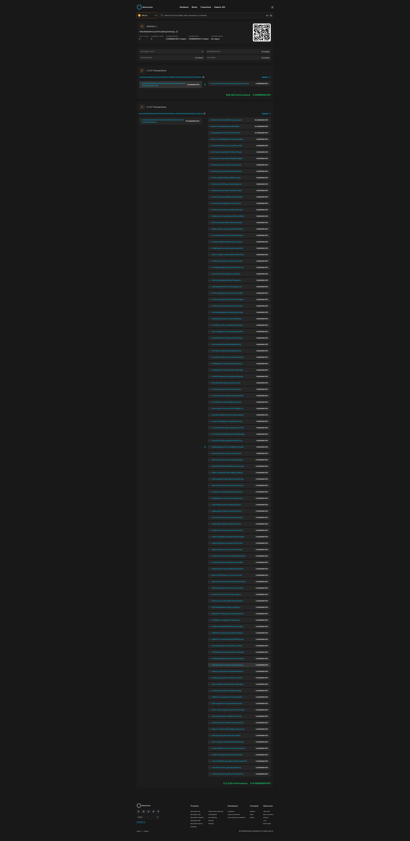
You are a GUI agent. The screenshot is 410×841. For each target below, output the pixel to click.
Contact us (141, 822)
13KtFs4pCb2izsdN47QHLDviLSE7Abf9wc (226, 389)
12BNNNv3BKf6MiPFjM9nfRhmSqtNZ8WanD (227, 626)
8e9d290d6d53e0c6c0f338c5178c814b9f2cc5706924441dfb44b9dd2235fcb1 (170, 114)
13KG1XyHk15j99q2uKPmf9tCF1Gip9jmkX (226, 280)
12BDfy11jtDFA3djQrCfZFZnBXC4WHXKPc (226, 524)
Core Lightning (212, 817)
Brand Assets (267, 823)
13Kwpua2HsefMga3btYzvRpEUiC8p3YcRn (227, 421)
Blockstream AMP (196, 820)
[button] (266, 77)
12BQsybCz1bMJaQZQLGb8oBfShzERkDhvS (227, 671)
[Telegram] (153, 811)
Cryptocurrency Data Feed (215, 811)
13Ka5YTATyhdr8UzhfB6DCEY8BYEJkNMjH (226, 197)
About (251, 814)
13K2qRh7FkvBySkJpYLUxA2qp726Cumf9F (226, 146)
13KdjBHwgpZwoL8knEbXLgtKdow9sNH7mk (227, 248)
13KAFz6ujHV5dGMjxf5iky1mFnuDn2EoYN (226, 203)
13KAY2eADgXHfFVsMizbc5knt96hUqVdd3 (226, 222)
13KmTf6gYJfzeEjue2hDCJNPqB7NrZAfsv (227, 351)
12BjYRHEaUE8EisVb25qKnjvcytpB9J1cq (226, 607)
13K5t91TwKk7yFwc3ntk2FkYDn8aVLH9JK (226, 165)
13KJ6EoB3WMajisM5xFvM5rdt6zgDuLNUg (227, 312)
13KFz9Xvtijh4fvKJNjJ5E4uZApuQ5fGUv (226, 274)
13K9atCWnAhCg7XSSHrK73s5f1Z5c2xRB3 (226, 190)
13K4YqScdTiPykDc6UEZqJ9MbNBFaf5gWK (227, 158)
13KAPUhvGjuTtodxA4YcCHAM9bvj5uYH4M (227, 210)
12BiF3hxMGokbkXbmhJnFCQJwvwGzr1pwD (227, 588)
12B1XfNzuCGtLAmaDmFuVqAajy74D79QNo (227, 460)
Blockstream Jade (196, 814)
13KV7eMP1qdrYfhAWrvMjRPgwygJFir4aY (227, 402)
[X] (139, 811)
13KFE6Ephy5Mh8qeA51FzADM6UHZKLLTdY (228, 267)
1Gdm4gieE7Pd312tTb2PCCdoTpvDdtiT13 (225, 133)
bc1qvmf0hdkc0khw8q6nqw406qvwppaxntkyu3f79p (230, 83)
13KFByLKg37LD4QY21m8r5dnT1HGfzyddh (227, 261)
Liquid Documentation (234, 814)
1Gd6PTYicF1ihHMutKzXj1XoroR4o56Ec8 (225, 126)
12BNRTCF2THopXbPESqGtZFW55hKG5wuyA (227, 639)
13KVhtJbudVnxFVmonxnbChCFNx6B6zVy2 (227, 408)
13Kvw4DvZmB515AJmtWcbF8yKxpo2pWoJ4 (228, 415)
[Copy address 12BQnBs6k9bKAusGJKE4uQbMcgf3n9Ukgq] (177, 32)
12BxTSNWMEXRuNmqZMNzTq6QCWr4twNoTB (229, 761)
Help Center (266, 811)
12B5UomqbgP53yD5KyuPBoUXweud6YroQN (228, 479)
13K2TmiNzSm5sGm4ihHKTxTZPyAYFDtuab (226, 152)
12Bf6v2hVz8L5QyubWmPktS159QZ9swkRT (227, 530)
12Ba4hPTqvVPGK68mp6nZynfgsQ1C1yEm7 (227, 492)
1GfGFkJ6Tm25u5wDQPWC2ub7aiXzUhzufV (226, 120)
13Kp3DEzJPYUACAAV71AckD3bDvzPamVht (228, 357)
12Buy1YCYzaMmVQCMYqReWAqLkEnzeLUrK (228, 729)
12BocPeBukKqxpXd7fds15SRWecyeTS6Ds (227, 646)
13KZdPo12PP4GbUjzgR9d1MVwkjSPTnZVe (227, 440)
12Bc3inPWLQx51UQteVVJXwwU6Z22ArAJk (227, 517)
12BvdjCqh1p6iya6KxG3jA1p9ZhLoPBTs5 (226, 735)
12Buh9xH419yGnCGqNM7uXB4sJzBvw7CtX (228, 723)
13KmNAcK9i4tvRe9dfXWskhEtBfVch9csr (226, 344)
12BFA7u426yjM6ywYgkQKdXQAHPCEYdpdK (228, 537)
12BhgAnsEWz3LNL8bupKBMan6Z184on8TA (228, 569)
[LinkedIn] (143, 811)
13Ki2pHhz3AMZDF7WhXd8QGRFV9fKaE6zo (228, 299)
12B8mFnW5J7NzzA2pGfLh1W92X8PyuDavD (228, 485)
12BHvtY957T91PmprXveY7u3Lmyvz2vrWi (226, 575)
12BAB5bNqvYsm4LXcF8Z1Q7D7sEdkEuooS (227, 498)
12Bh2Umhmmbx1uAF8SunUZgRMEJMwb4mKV (229, 556)
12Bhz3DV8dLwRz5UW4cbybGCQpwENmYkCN (229, 582)
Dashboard (184, 7)
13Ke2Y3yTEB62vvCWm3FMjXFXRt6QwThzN (227, 255)
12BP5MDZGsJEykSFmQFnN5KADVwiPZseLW (228, 652)
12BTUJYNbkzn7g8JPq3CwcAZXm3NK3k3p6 (228, 710)
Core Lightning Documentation (236, 817)
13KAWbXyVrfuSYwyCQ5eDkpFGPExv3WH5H (227, 216)
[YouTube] (158, 811)
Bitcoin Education (268, 814)
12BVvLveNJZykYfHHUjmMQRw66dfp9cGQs (228, 742)
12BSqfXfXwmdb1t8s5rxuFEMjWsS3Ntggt (227, 691)
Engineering (231, 811)
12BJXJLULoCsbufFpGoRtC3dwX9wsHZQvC (227, 601)
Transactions (205, 7)
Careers (252, 817)
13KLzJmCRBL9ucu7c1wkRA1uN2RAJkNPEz (227, 331)
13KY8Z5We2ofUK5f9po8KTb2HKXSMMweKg (228, 434)
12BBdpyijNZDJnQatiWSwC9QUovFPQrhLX (226, 511)
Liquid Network (212, 814)
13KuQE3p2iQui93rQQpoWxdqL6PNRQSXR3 (228, 396)
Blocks (194, 7)
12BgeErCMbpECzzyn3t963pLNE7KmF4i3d (227, 543)
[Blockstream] (143, 805)
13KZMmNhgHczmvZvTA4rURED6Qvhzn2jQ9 (227, 447)
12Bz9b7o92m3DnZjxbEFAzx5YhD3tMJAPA (227, 774)
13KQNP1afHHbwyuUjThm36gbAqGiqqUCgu (227, 376)
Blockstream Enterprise (197, 817)
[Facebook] (148, 811)
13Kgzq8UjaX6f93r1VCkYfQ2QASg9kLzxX (227, 287)
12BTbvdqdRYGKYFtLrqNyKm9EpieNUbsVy (226, 703)
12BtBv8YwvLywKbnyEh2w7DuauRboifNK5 (227, 697)
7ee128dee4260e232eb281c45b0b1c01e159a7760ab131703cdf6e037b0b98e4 (170, 77)
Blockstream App (195, 811)
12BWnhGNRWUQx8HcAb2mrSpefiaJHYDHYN (228, 748)
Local (264, 820)
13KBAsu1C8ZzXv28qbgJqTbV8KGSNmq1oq (227, 229)
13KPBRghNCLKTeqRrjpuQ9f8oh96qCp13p (227, 364)
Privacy (146, 831)
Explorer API (219, 7)
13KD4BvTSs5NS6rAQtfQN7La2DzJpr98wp (226, 242)
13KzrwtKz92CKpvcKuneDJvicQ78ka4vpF (227, 453)
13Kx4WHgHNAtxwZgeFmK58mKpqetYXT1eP (228, 428)
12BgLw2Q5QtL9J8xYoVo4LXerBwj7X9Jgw (227, 549)
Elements (211, 820)
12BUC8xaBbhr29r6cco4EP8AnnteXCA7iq (227, 716)
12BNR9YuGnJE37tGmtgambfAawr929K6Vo (227, 633)
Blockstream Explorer (197, 823)
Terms (139, 831)
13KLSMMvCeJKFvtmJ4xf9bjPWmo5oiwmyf (227, 325)
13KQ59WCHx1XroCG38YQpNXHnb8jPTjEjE (227, 370)
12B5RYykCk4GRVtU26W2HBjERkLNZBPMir (227, 473)
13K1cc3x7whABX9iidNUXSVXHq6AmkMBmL (227, 139)
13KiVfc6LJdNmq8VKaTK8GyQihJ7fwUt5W (227, 306)
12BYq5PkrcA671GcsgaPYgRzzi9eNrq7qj (226, 767)
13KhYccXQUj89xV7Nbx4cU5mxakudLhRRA (227, 293)
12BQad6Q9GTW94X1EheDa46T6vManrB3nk (228, 658)
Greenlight (193, 826)
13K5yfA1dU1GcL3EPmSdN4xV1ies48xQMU (226, 171)
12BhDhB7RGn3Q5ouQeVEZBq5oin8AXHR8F (227, 562)
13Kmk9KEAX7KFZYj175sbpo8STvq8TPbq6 (227, 338)
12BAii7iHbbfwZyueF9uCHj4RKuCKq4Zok (226, 505)
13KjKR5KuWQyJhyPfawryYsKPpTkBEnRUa (226, 319)
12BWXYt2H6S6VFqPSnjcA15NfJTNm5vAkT (227, 755)
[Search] (162, 15)
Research (252, 811)
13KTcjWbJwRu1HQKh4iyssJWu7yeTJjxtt (225, 383)
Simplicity (211, 823)
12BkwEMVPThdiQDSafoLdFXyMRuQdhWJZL (228, 614)
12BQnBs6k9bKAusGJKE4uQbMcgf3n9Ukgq (227, 665)
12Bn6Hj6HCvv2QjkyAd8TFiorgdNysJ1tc (226, 620)
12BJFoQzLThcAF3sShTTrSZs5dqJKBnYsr (226, 594)
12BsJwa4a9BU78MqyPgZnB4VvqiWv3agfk (227, 684)
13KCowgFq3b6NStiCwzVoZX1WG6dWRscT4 (227, 235)
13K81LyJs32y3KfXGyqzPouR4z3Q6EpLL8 (226, 184)
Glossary (265, 817)
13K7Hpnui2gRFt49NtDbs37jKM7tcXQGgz (226, 178)
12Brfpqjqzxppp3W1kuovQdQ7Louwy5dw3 (227, 678)
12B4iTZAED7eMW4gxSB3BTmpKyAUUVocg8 (228, 466)
